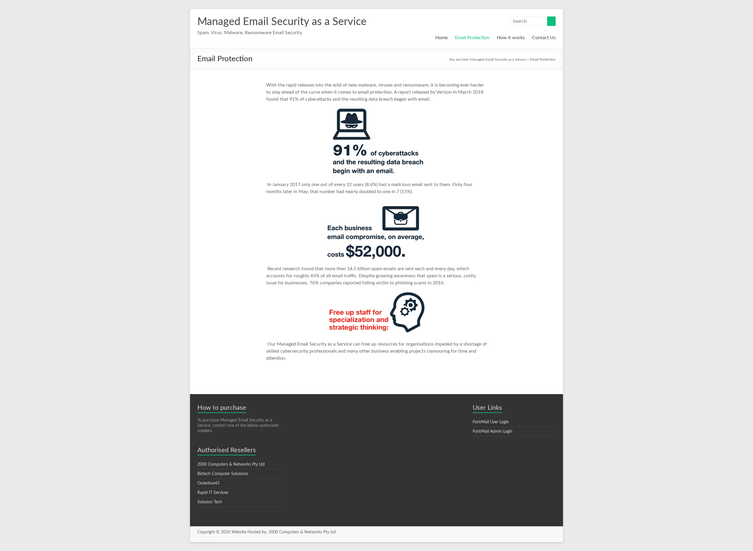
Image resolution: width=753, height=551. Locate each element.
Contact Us (544, 37)
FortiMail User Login (491, 422)
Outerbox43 (208, 483)
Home (441, 37)
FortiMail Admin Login (492, 431)
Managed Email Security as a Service (281, 21)
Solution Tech (209, 502)
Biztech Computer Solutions (222, 474)
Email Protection (472, 37)
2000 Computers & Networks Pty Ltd (231, 464)
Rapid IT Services (212, 493)
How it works (511, 37)
